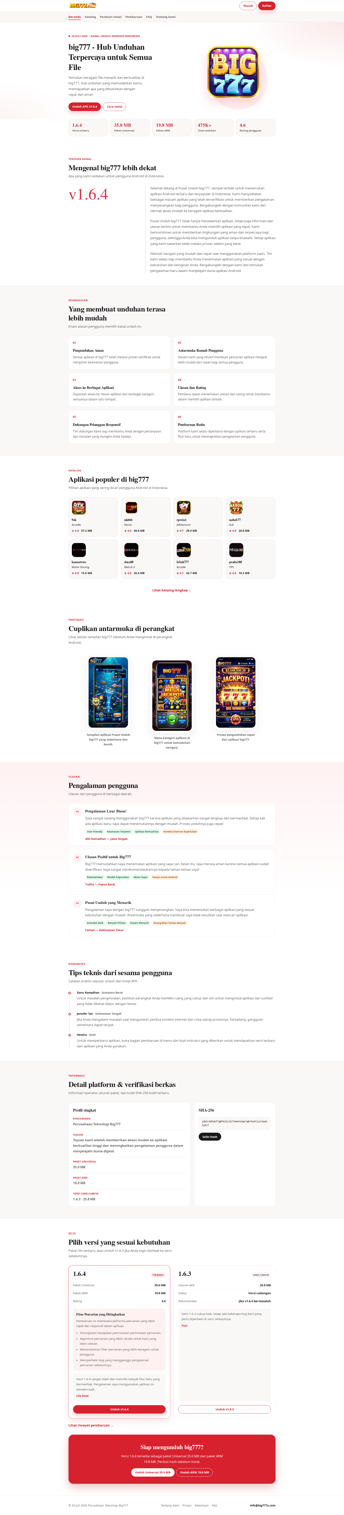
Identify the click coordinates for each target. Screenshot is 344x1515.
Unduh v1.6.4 (119, 1409)
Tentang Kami (166, 17)
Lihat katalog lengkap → (172, 590)
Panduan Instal (110, 17)
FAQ (149, 17)
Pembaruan (133, 17)
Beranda (74, 17)
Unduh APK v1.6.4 (84, 106)
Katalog (90, 17)
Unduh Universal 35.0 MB (153, 1472)
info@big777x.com (263, 1505)
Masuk (248, 6)
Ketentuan (202, 1505)
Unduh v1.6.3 (225, 1409)
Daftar (267, 6)
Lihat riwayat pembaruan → (91, 1425)
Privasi (187, 1505)
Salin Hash (209, 1137)
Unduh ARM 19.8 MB (194, 1472)
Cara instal (114, 106)
